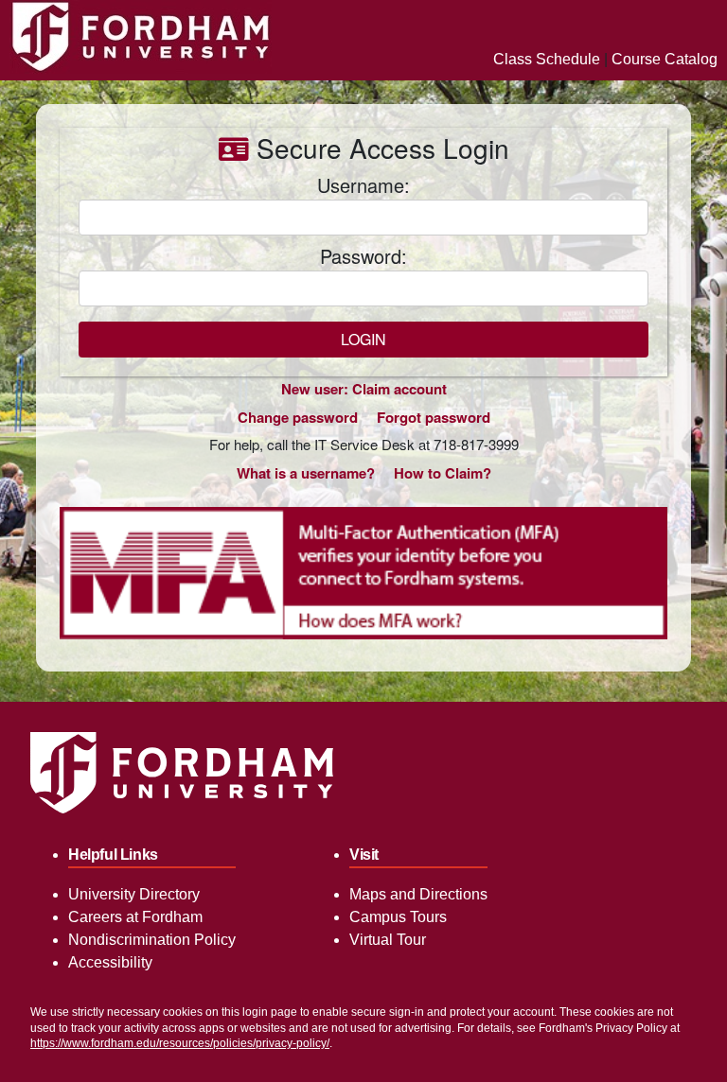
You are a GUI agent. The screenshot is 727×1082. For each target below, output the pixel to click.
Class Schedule (546, 59)
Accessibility (110, 962)
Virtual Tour (387, 940)
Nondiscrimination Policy (152, 940)
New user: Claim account (364, 388)
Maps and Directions (418, 894)
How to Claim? (442, 472)
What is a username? (306, 472)
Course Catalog (665, 59)
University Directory (134, 894)
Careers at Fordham (135, 917)
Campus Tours (398, 917)
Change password (298, 417)
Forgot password (433, 417)
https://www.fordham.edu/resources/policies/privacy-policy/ (179, 1043)
